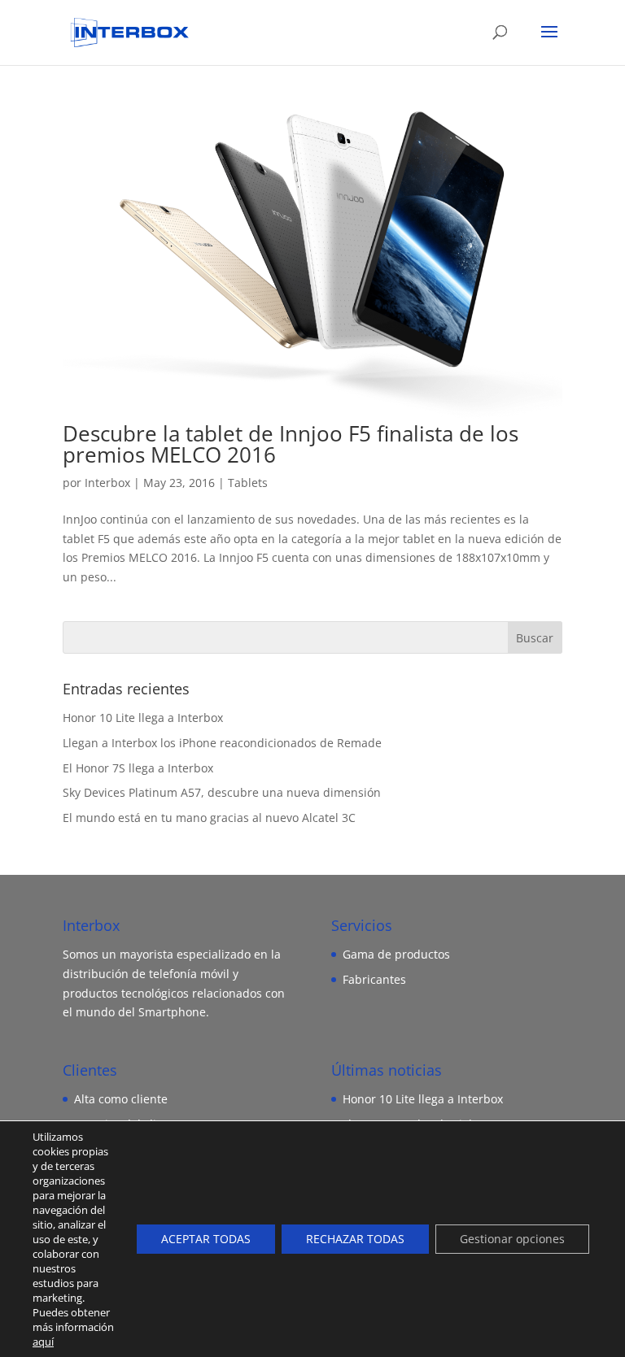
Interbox (107, 482)
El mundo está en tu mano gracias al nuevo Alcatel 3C (209, 817)
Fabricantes (374, 979)
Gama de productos (396, 954)
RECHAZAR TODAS (355, 1238)
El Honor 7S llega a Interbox (138, 768)
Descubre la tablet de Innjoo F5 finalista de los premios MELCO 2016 (290, 444)
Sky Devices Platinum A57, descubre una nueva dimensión (222, 792)
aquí (43, 1341)
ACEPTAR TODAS (206, 1238)
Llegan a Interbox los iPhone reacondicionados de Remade (222, 742)
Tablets (248, 482)
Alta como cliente (121, 1099)
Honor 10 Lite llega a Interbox (143, 717)
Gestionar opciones (512, 1238)
